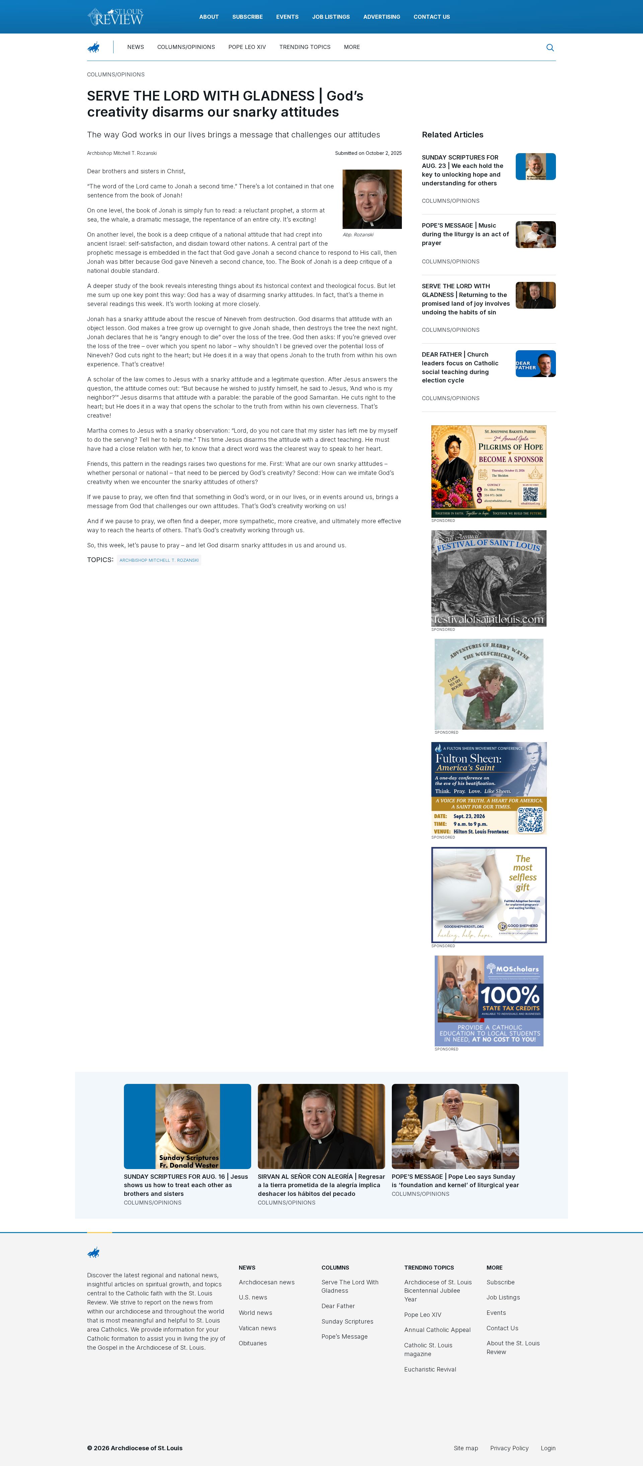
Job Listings (331, 16)
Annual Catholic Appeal (437, 1329)
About (209, 16)
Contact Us (432, 16)
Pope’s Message (345, 1336)
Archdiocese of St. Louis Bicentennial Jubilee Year (438, 1291)
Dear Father (338, 1305)
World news (255, 1312)
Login (548, 1448)
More (352, 47)
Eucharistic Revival (430, 1369)
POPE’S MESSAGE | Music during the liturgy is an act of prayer (465, 234)
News (135, 47)
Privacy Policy (509, 1448)
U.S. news (253, 1297)
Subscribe (247, 16)
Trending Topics (305, 47)
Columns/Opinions (186, 47)
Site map (466, 1448)
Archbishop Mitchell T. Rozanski (159, 560)
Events (287, 16)
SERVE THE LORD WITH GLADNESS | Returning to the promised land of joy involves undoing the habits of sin (466, 299)
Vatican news (257, 1328)
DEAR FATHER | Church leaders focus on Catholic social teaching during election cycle (460, 367)
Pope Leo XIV (247, 47)
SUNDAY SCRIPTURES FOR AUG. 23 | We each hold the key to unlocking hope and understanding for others (462, 170)
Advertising (381, 16)
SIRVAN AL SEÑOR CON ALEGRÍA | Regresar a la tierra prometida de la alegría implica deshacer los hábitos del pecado (321, 1185)
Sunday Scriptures (347, 1321)
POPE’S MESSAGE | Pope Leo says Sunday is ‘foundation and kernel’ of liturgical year (455, 1181)
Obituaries (253, 1343)
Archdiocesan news (267, 1282)
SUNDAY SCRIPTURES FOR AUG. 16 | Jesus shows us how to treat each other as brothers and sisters (186, 1185)
